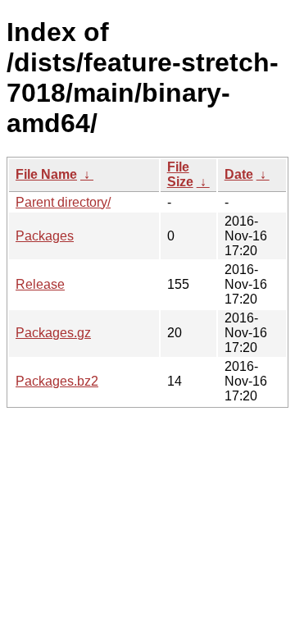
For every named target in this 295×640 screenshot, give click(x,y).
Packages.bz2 (57, 381)
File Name (46, 174)
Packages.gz (53, 333)
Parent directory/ (63, 202)
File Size (180, 174)
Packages (45, 236)
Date (239, 174)
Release (40, 284)
